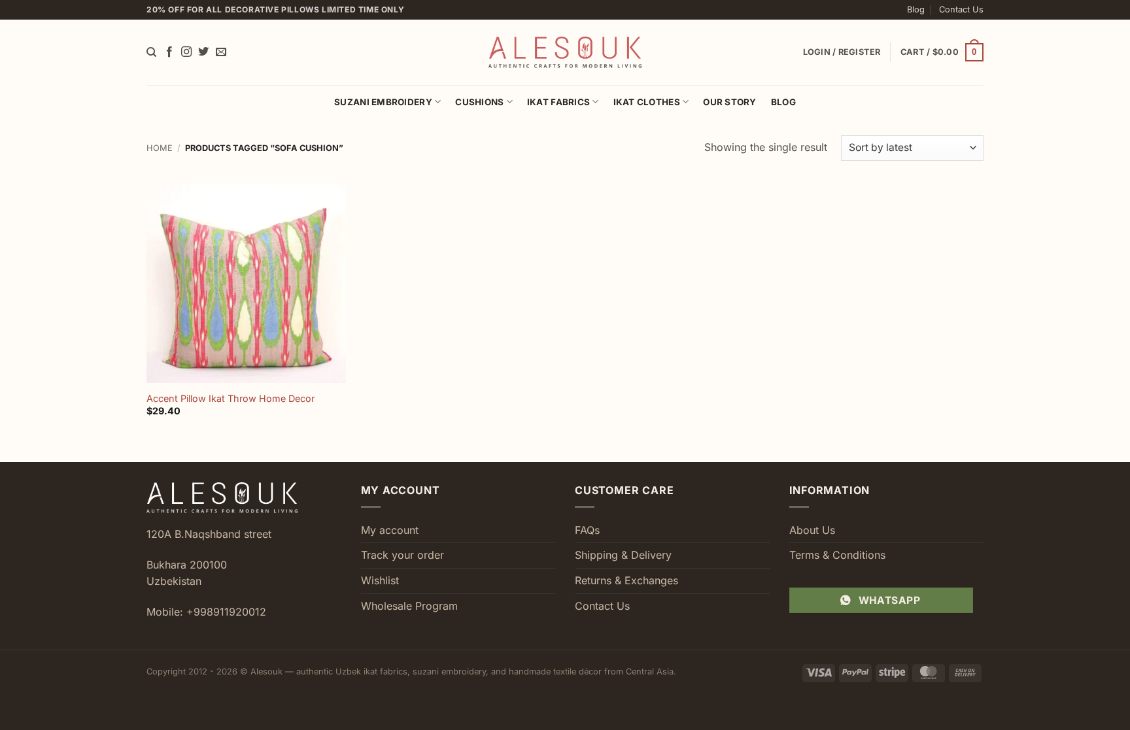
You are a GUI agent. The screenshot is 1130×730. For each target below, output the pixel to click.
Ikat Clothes (646, 102)
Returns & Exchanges (626, 580)
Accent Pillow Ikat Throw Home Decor (230, 398)
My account (390, 530)
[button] (942, 52)
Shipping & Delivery (623, 554)
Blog (916, 9)
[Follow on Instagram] (186, 52)
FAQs (587, 530)
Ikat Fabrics (558, 102)
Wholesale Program (409, 605)
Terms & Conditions (837, 554)
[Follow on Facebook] (169, 52)
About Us (812, 530)
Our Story (729, 102)
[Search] (151, 52)
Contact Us (961, 9)
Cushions (479, 102)
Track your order (402, 554)
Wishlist (380, 580)
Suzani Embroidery (383, 102)
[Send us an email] (221, 52)
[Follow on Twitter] (203, 52)
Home (159, 148)
